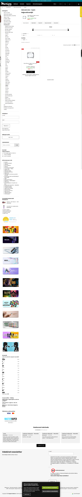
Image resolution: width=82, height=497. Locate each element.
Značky (5, 109)
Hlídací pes (6, 181)
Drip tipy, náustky (8, 29)
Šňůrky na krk (7, 98)
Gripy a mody (6, 17)
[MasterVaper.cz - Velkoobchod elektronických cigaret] (10, 419)
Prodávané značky (8, 186)
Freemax (7, 49)
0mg (3, 358)
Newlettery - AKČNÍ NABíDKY (9, 180)
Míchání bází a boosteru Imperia (66, 487)
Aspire (6, 35)
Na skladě (25, 33)
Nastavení (27, 494)
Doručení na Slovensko (72, 488)
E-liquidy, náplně (7, 18)
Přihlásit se (6, 125)
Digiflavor (7, 41)
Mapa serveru (7, 191)
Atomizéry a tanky (7, 21)
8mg (3, 374)
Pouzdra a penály (8, 94)
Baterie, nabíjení (7, 23)
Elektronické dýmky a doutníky (10, 15)
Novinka (39, 35)
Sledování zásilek (7, 170)
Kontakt (5, 162)
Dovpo (6, 44)
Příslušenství (7, 24)
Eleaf (6, 46)
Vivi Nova (7, 88)
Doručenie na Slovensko (9, 167)
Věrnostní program (8, 163)
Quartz (6, 67)
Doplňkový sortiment (8, 106)
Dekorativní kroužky (9, 27)
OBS (6, 64)
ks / (11, 137)
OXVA (6, 65)
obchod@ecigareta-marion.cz (10, 153)
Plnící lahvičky (7, 30)
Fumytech (7, 50)
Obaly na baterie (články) (10, 100)
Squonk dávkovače (8, 95)
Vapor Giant (7, 82)
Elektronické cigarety (8, 14)
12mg (3, 382)
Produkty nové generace (9, 107)
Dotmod (7, 42)
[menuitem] (15, 4)
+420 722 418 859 (7, 154)
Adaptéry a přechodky (9, 26)
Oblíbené (6, 164)
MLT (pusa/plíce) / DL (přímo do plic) (10, 183)
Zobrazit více (41, 445)
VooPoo (6, 89)
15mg (3, 385)
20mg (3, 391)
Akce (24, 35)
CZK (60, 4)
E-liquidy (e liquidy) (8, 187)
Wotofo (6, 92)
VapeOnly (7, 80)
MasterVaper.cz (10, 422)
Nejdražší (40, 22)
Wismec (7, 91)
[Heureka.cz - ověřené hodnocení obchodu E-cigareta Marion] (11, 220)
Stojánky (6, 97)
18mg (3, 389)
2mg (3, 362)
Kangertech (7, 61)
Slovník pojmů (7, 193)
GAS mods (7, 52)
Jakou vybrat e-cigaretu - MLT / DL (9, 402)
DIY (4, 105)
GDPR (5, 178)
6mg (3, 371)
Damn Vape (7, 38)
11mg (3, 380)
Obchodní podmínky (8, 172)
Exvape (6, 47)
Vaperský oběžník (7, 192)
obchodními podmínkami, (65, 457)
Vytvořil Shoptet (77, 493)
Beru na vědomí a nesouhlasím (50, 491)
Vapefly (6, 79)
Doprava (6, 166)
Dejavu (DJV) (7, 39)
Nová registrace (5, 128)
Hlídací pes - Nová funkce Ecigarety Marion (10, 405)
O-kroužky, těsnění (8, 101)
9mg (3, 376)
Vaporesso (7, 83)
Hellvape (7, 55)
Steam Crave (8, 73)
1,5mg (3, 360)
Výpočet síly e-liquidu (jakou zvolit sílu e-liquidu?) (10, 400)
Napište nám (6, 169)
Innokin (6, 58)
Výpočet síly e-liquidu (8, 188)
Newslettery (76, 487)
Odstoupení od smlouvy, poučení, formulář (11, 175)
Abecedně (56, 22)
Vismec (6, 86)
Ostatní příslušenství (9, 103)
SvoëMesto (7, 74)
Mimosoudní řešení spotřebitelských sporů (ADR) (11, 177)
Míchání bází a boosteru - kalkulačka (11, 185)
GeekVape (7, 53)
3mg (3, 365)
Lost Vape (7, 62)
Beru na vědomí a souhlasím (50, 487)
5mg (3, 369)
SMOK (6, 70)
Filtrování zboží (7, 189)
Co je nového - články (8, 168)
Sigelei (6, 68)
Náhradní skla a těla (9, 32)
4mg (3, 367)
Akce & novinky (7, 12)
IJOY (6, 56)
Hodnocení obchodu (8, 190)
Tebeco (6, 76)
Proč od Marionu (7, 165)
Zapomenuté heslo (6, 130)
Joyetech (7, 59)
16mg (3, 387)
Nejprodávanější (48, 22)
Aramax (6, 33)
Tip (53, 35)
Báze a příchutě (7, 20)
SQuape (6, 71)
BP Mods (7, 36)
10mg (3, 378)
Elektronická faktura (8, 179)
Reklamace (6, 173)
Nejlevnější (34, 22)
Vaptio (6, 85)
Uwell (6, 77)
